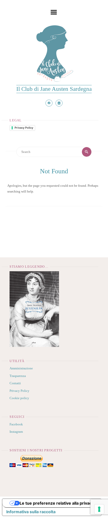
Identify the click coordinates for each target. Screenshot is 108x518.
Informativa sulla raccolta (31, 511)
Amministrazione (21, 368)
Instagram (16, 431)
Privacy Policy (24, 127)
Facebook (16, 424)
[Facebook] (48, 103)
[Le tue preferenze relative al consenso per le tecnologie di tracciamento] (99, 509)
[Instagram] (59, 103)
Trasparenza (18, 376)
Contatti (15, 383)
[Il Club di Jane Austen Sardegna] (54, 53)
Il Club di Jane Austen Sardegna (54, 89)
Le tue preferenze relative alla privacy (57, 503)
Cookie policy (19, 398)
